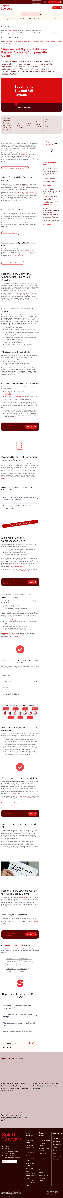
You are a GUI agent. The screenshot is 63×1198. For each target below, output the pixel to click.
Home (3, 19)
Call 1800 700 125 (17, 255)
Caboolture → (27, 961)
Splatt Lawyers (5, 633)
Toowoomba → (11, 968)
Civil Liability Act (26, 186)
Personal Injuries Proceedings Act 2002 (19, 41)
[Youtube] (6, 1161)
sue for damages (23, 897)
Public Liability (5, 27)
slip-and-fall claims (13, 223)
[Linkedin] (12, 1161)
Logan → (23, 965)
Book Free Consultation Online (12, 263)
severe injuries (5, 478)
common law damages (28, 785)
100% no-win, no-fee (30, 252)
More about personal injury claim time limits (14, 803)
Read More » (47, 185)
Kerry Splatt (13, 33)
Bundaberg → (11, 965)
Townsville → (21, 971)
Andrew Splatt (12, 30)
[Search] (40, 14)
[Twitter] (3, 1161)
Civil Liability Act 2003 (38, 41)
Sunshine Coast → (12, 961)
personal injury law (21, 154)
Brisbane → (10, 958)
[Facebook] (9, 1161)
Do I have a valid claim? (10, 233)
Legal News (9, 19)
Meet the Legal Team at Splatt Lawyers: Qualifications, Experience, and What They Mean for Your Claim (51, 171)
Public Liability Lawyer (14, 945)
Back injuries (8, 391)
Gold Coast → (23, 958)
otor (48, 41)
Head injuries (9, 393)
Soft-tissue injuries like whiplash (14, 396)
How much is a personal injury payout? (15, 168)
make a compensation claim (17, 295)
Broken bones (9, 394)
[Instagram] (15, 1161)
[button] (45, 2)
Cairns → (9, 971)
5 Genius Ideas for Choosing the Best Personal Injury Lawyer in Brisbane (51, 191)
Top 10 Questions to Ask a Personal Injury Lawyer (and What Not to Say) (51, 210)
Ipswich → (24, 968)
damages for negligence (17, 566)
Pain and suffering (10, 620)
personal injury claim (14, 793)
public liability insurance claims (26, 192)
